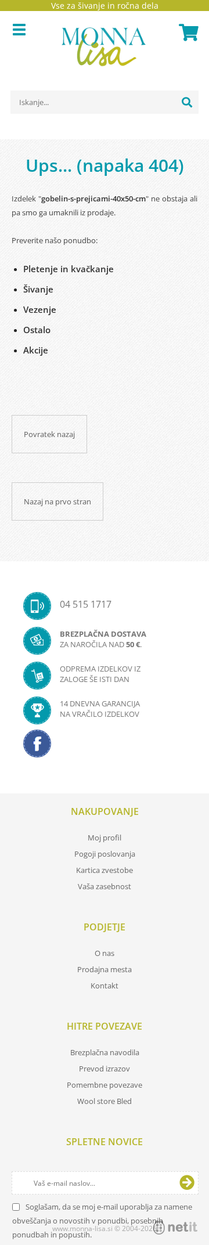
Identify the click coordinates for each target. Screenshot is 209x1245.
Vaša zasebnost (104, 886)
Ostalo (37, 329)
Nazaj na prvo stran (57, 501)
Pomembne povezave (104, 1085)
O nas (104, 953)
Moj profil (104, 837)
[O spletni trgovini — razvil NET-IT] (175, 1228)
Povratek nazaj (49, 434)
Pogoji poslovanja (104, 854)
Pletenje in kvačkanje (68, 269)
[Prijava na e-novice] (187, 1183)
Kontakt (104, 985)
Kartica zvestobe (104, 870)
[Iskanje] (187, 102)
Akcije (35, 350)
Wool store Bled (104, 1101)
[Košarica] (187, 32)
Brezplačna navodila (104, 1052)
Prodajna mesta (104, 969)
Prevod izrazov (104, 1068)
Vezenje (39, 309)
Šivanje (38, 289)
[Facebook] (104, 747)
